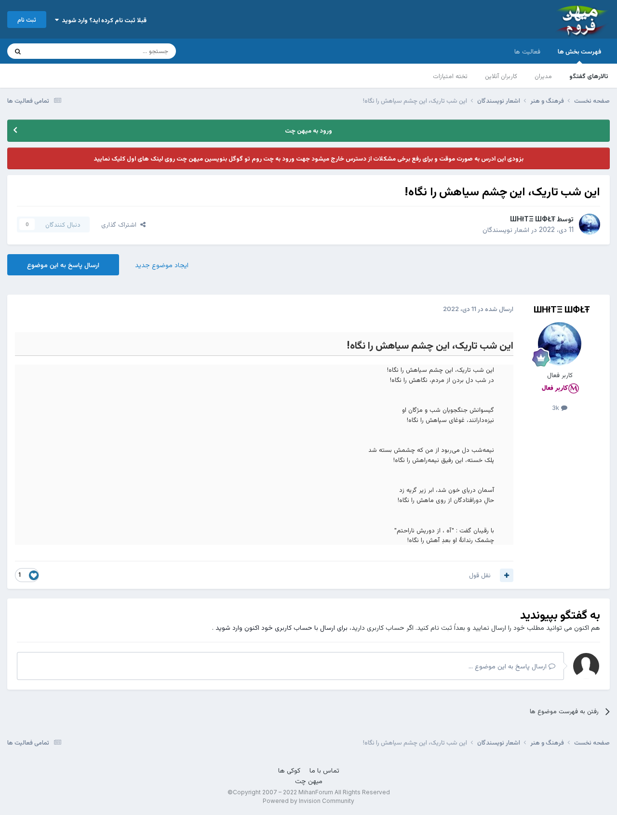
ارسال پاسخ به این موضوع (63, 264)
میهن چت (308, 780)
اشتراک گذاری (120, 224)
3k (556, 407)
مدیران (543, 76)
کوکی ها (289, 770)
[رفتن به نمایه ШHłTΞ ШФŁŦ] (589, 224)
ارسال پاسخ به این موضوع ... (509, 666)
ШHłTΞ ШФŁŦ (532, 219)
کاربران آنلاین (501, 76)
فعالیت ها (527, 51)
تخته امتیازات (450, 76)
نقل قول (480, 575)
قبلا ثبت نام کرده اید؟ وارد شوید (103, 20)
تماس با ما (324, 770)
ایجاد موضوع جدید (161, 264)
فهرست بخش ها (579, 51)
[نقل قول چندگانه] (506, 575)
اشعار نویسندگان (506, 229)
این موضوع (55, 50)
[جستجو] (17, 51)
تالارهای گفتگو (588, 76)
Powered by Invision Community (308, 800)
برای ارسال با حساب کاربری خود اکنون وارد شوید (281, 627)
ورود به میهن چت (308, 130)
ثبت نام (26, 19)
